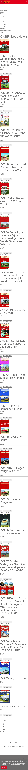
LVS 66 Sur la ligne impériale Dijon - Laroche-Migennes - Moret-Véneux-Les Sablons (12, 238)
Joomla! (8, 746)
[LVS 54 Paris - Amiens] (5, 696)
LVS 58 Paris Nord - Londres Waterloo (12, 532)
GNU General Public (8, 748)
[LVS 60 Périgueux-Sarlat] (4, 427)
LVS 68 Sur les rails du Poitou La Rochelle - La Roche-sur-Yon (13, 167)
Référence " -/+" (4, 9)
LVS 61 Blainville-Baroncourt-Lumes (11, 407)
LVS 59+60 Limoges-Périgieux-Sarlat (12, 470)
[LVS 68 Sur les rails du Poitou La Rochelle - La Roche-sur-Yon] (4, 154)
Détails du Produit (4, 75)
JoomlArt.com (3, 746)
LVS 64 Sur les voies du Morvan (12, 311)
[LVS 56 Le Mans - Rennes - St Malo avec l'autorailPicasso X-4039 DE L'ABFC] (4, 631)
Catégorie (2, 12)
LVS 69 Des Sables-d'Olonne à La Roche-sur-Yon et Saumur (13, 133)
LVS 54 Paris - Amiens (13, 706)
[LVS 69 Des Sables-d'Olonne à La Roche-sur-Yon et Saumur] (4, 120)
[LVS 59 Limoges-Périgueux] (4, 489)
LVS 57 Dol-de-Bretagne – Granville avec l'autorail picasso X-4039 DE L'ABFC (13, 566)
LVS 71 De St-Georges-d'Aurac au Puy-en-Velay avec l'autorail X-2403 (12, 60)
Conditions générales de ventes (10, 742)
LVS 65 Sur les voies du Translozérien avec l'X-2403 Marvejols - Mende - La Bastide (13, 277)
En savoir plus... (22, 764)
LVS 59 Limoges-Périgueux (10, 501)
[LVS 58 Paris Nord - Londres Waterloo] (5, 520)
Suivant (5, 24)
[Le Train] (5, 1)
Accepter (4, 767)
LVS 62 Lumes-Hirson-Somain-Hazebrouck (13, 376)
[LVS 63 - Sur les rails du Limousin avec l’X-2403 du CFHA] (4, 330)
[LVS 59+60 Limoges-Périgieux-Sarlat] (4, 458)
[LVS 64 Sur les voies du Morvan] (4, 299)
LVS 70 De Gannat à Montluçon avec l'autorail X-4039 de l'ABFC (12, 97)
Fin (4, 26)
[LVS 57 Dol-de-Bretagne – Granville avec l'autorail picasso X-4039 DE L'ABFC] (4, 551)
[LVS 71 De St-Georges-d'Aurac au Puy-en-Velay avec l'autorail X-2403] (4, 45)
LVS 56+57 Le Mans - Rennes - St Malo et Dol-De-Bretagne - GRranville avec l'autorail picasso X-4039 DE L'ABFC (13, 606)
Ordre (1, 13)
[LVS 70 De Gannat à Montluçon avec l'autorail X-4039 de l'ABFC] (4, 83)
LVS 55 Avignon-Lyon (13, 678)
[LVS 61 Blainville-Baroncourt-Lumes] (4, 395)
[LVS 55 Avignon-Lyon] (5, 668)
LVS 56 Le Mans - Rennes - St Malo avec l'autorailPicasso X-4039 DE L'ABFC (13, 646)
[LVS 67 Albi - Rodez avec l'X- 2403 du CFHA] (4, 188)
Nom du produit (4, 10)
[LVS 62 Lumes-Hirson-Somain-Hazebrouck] (4, 364)
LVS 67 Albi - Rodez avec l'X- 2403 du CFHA (12, 201)
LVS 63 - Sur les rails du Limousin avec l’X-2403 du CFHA (13, 343)
